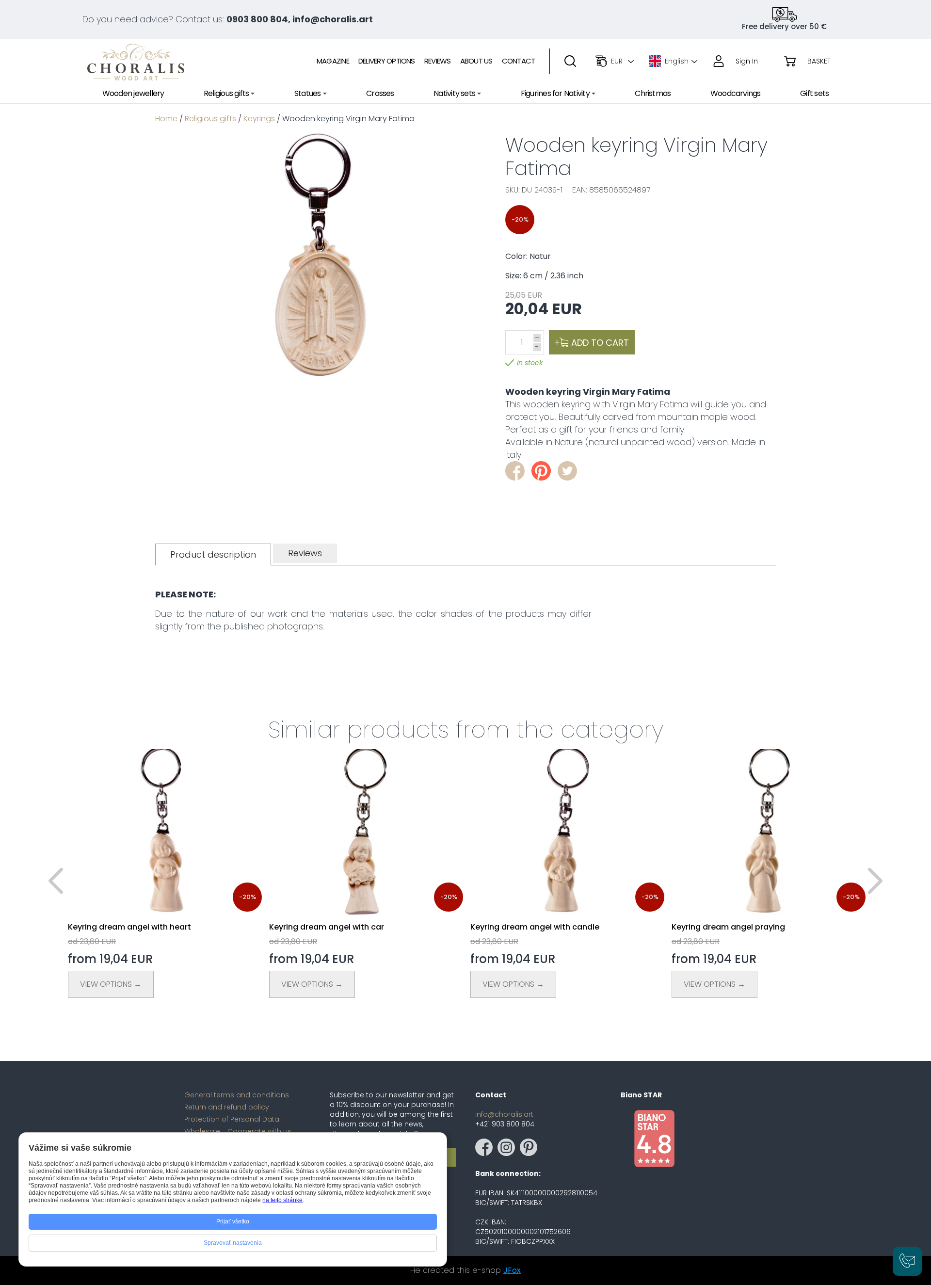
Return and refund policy (226, 1107)
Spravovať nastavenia (233, 1242)
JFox (512, 1270)
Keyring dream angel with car (326, 926)
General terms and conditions (236, 1095)
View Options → (111, 984)
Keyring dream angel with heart (129, 926)
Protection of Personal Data (231, 1119)
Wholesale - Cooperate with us (237, 1131)
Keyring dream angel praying (728, 926)
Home (166, 118)
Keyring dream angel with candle (534, 926)
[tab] (213, 554)
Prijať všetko (232, 1221)
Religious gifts (210, 118)
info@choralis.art (504, 1114)
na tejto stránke (282, 1200)
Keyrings (259, 118)
